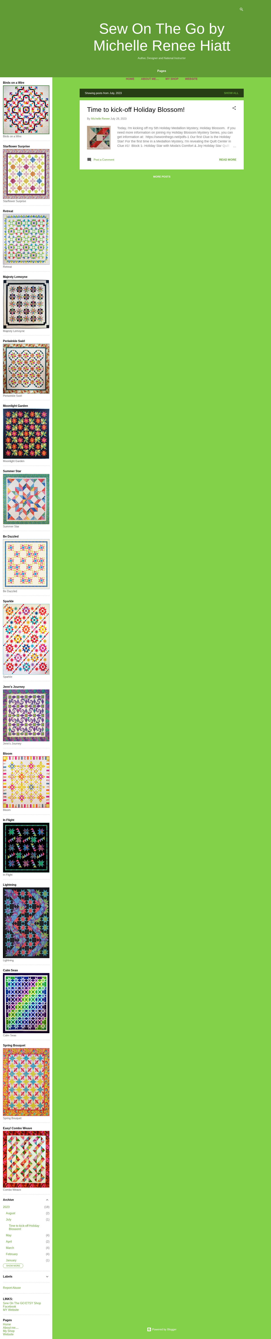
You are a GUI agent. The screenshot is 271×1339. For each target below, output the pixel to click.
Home (130, 78)
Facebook (9, 1306)
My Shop (172, 78)
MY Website (11, 1309)
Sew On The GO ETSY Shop (22, 1303)
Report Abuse (12, 1287)
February (12, 1254)
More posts (161, 176)
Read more (227, 159)
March (10, 1247)
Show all (231, 93)
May (8, 1235)
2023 (6, 1207)
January (11, 1260)
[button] (234, 109)
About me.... (150, 78)
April (9, 1241)
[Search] (241, 10)
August (10, 1213)
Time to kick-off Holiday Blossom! (136, 109)
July (8, 1219)
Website (191, 78)
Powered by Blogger (163, 1329)
